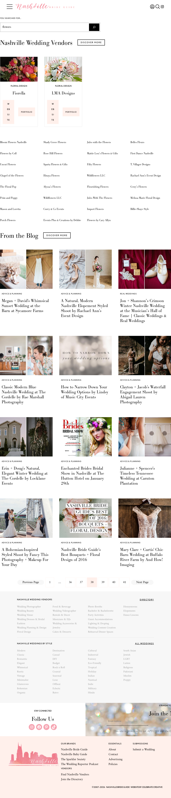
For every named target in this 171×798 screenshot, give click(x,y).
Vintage (21, 676)
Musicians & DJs (62, 619)
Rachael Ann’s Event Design (145, 175)
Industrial (93, 655)
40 (113, 582)
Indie (90, 684)
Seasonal (57, 676)
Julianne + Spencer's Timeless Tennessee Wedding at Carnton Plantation (137, 476)
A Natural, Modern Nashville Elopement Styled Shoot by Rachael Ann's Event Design (84, 308)
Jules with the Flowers (99, 142)
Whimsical (22, 667)
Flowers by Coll (8, 153)
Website (8, 112)
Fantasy (92, 659)
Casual (56, 655)
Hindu (91, 693)
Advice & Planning (12, 294)
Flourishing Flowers (98, 186)
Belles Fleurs (137, 142)
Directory (147, 599)
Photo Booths (95, 607)
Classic (20, 655)
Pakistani (128, 672)
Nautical (92, 680)
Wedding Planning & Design (31, 628)
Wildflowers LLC (52, 198)
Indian (91, 676)
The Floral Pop (8, 186)
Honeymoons (130, 607)
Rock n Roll (59, 667)
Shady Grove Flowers (54, 142)
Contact (113, 754)
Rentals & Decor (61, 615)
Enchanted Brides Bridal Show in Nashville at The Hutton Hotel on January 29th (82, 476)
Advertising (115, 759)
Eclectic (56, 688)
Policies (113, 764)
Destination (59, 651)
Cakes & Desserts (62, 632)
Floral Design (19, 86)
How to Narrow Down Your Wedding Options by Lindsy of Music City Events (84, 392)
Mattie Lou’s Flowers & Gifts (102, 153)
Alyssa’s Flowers (52, 186)
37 (81, 582)
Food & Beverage (62, 607)
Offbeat (56, 684)
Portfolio (28, 113)
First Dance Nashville (141, 153)
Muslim (127, 676)
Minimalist (22, 680)
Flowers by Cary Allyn (99, 220)
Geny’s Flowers (138, 186)
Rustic (20, 672)
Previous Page (31, 582)
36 (70, 582)
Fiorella (19, 93)
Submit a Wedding (144, 749)
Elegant (21, 663)
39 (102, 582)
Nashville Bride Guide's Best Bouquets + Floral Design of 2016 (81, 554)
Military (92, 688)
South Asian (129, 651)
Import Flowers (95, 209)
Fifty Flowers (94, 164)
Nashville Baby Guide (74, 754)
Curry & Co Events (53, 209)
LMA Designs (63, 93)
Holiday (92, 672)
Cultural (92, 651)
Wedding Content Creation (102, 628)
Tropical (92, 667)
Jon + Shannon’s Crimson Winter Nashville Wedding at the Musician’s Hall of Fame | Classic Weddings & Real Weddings (143, 310)
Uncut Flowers (8, 164)
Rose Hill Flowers (52, 153)
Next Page (142, 582)
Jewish (126, 655)
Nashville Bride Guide (74, 749)
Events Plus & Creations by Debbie (62, 220)
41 (124, 582)
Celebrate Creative (152, 787)
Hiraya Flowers (51, 175)
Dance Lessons (131, 615)
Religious (128, 667)
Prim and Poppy (9, 198)
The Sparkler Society (73, 759)
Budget (56, 663)
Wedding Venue (25, 615)
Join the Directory (72, 779)
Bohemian (22, 688)
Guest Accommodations (100, 619)
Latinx (126, 663)
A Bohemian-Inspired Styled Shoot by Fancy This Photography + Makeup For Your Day (25, 557)
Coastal (56, 672)
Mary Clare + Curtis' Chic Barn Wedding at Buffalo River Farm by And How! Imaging (141, 557)
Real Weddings (128, 294)
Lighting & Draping (98, 623)
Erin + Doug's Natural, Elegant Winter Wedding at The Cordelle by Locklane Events (25, 476)
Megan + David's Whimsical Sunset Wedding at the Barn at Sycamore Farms (25, 305)
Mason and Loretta (10, 209)
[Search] (94, 27)
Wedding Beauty (25, 611)
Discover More (91, 42)
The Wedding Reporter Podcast (79, 764)
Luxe (55, 680)
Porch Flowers (8, 220)
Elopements (129, 611)
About (112, 749)
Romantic (22, 659)
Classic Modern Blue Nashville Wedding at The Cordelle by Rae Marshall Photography (24, 394)
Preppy (127, 680)
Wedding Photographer (29, 607)
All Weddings (144, 643)
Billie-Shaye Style (139, 209)
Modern (21, 651)
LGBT (126, 659)
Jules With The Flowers (99, 198)
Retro (55, 693)
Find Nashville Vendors (75, 774)
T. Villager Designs (140, 164)
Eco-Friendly (94, 663)
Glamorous (23, 684)
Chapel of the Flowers (12, 175)
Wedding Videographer (64, 611)
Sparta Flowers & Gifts (55, 164)
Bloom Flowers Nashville (13, 142)
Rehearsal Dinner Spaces (100, 632)
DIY (55, 659)
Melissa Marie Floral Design (145, 198)
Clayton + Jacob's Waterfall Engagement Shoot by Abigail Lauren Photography (142, 394)
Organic (21, 693)
